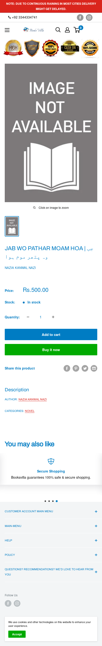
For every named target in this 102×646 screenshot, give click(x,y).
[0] (77, 30)
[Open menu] (7, 30)
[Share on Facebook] (67, 368)
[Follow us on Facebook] (80, 17)
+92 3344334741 (24, 17)
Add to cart (51, 334)
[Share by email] (94, 368)
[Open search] (58, 29)
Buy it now (51, 349)
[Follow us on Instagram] (89, 17)
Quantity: (12, 317)
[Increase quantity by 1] (53, 317)
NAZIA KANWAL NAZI (20, 267)
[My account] (67, 29)
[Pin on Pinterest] (76, 368)
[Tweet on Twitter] (85, 368)
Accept (17, 634)
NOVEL (29, 411)
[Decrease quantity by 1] (28, 317)
